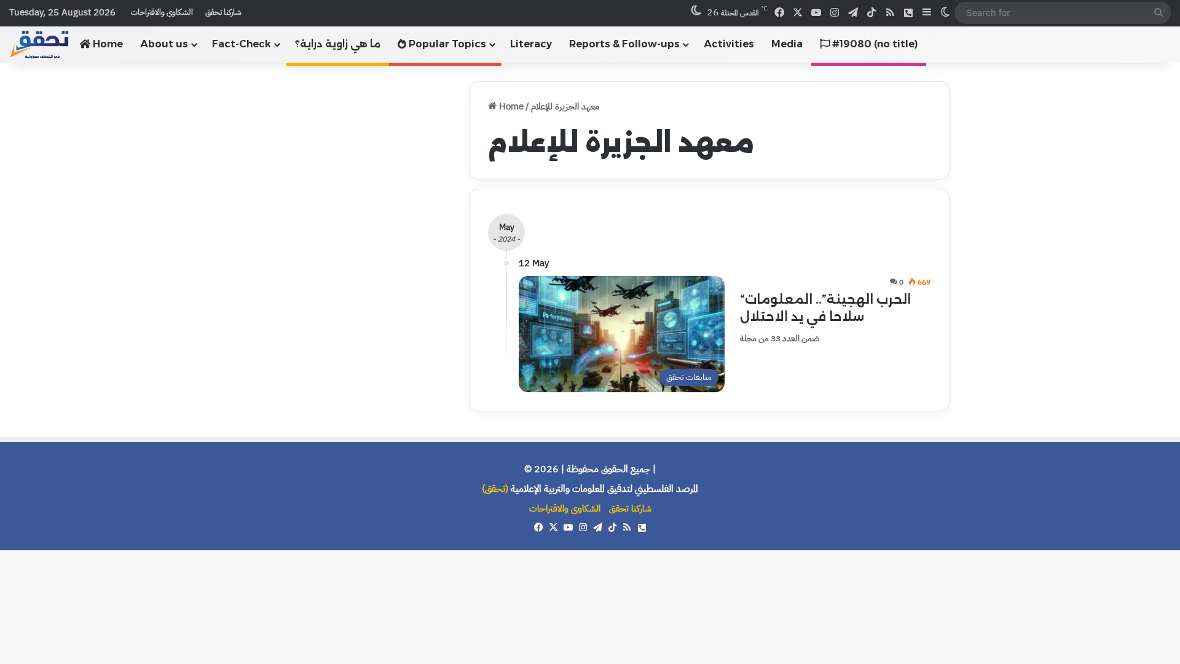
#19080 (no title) (874, 44)
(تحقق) (495, 488)
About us (164, 44)
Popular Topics (446, 44)
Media (787, 44)
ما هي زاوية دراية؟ (337, 44)
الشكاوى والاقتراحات (162, 12)
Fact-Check (241, 44)
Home (106, 44)
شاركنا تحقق (223, 12)
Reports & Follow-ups (624, 44)
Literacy (531, 44)
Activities (729, 44)
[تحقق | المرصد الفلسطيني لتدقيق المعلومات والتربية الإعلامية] (40, 44)
